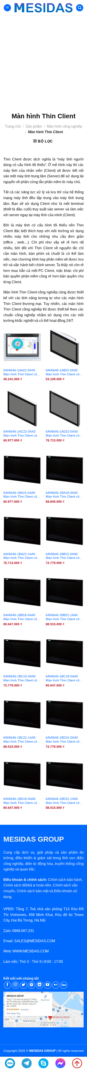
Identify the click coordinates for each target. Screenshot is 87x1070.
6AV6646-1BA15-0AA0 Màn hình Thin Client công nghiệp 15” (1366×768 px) (22, 495)
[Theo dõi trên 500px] (63, 985)
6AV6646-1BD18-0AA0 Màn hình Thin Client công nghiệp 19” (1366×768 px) (22, 801)
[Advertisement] (43, 61)
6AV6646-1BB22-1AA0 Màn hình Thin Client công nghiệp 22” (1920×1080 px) (64, 617)
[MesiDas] (43, 7)
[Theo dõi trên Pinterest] (31, 985)
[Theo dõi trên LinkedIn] (39, 985)
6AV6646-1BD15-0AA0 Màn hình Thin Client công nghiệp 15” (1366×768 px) (64, 740)
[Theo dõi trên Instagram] (15, 985)
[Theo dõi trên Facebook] (7, 985)
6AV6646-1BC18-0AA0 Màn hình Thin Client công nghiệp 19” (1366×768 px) (64, 678)
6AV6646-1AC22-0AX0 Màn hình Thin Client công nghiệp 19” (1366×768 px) (22, 433)
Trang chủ (13, 126)
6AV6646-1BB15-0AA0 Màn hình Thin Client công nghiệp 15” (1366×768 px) (64, 556)
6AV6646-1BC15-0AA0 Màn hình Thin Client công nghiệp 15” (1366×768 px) (22, 678)
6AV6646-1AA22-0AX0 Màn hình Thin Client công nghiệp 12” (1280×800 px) (22, 372)
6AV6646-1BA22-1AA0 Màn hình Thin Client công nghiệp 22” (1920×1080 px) (22, 556)
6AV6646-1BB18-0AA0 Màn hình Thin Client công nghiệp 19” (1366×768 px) (22, 617)
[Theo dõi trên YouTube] (47, 985)
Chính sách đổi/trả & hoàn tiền (27, 885)
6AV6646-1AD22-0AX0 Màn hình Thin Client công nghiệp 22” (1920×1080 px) (64, 433)
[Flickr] (55, 985)
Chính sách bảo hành (65, 880)
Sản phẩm (34, 126)
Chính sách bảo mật (32, 891)
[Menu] (7, 8)
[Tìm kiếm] (79, 8)
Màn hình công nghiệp (64, 126)
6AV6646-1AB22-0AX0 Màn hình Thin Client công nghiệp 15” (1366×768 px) (64, 372)
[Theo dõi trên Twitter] (23, 985)
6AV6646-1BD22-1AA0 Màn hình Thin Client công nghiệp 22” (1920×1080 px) (64, 801)
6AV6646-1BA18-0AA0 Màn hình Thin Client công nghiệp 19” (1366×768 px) (64, 495)
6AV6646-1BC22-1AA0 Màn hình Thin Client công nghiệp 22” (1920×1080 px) (22, 740)
